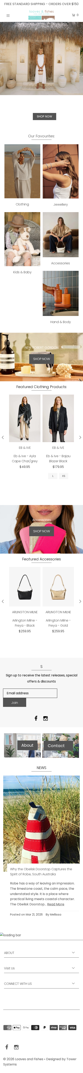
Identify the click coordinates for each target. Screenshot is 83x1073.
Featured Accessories (41, 559)
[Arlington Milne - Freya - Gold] (58, 586)
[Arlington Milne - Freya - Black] (24, 586)
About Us (27, 746)
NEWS (41, 767)
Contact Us (56, 747)
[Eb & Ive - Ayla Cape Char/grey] (24, 418)
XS (63, 476)
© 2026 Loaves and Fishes (23, 1059)
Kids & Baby (22, 272)
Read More (55, 904)
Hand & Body (60, 322)
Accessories (60, 263)
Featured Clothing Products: (41, 386)
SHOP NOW (44, 116)
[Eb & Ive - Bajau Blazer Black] (58, 418)
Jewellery (60, 204)
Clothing (22, 204)
